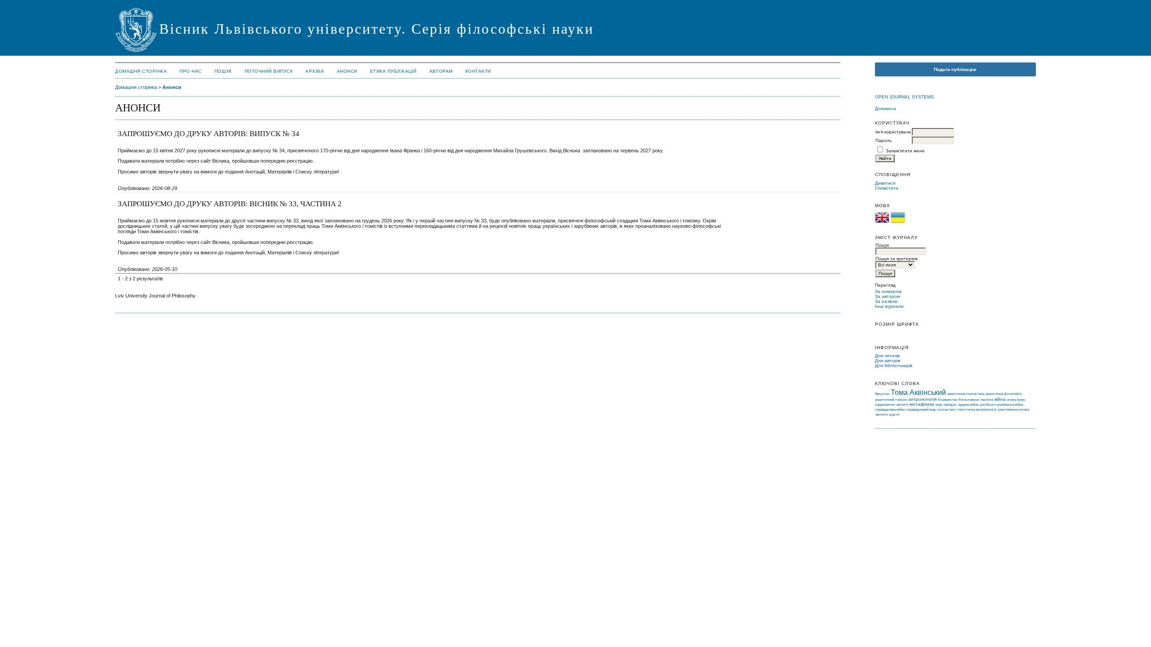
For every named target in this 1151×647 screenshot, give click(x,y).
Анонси (347, 71)
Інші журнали (889, 306)
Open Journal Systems (904, 96)
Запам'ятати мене (905, 150)
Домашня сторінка (141, 71)
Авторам (441, 71)
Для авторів (887, 360)
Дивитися (885, 183)
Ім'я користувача (893, 131)
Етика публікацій (393, 71)
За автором (887, 296)
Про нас (190, 71)
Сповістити (886, 188)
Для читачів (887, 355)
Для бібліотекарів (893, 365)
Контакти (478, 71)
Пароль (883, 140)
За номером (888, 291)
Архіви (314, 71)
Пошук (223, 71)
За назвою (886, 301)
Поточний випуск (269, 71)
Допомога (885, 108)
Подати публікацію (955, 69)
